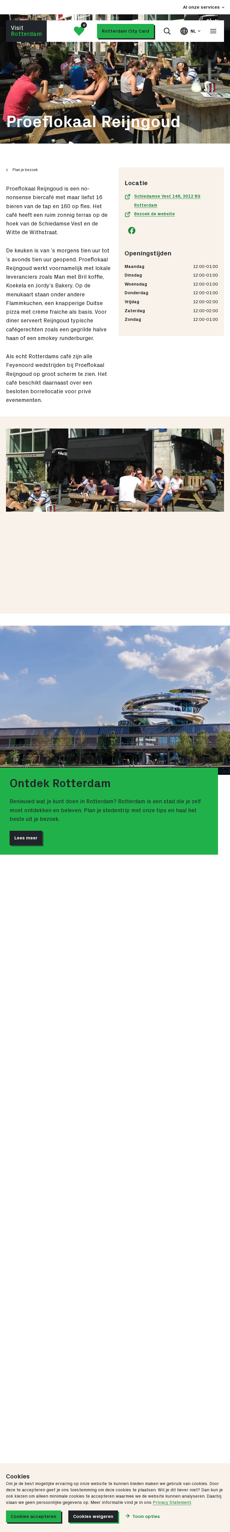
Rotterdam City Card (125, 31)
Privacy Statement (172, 1502)
